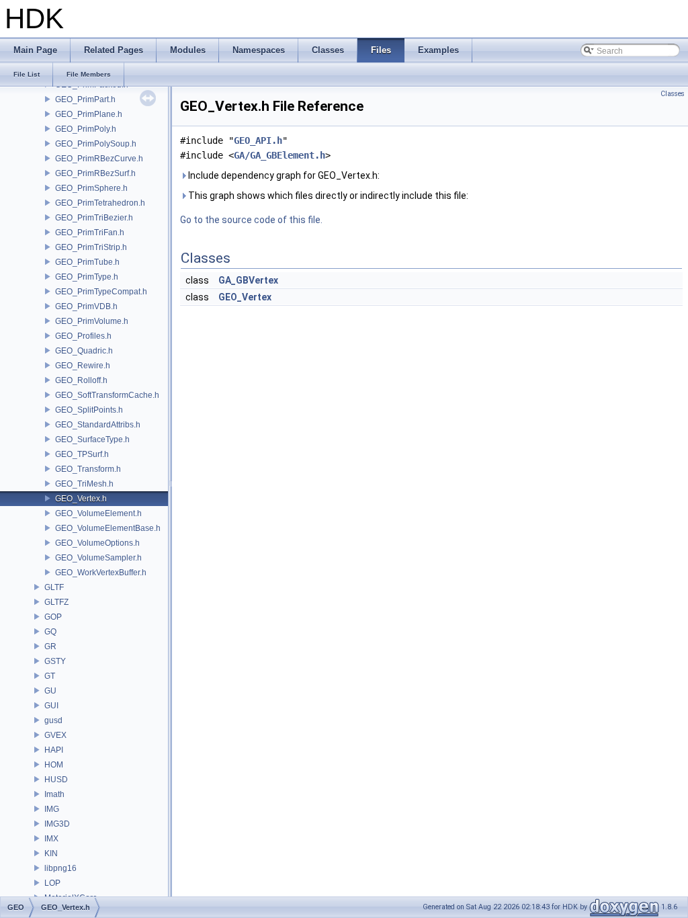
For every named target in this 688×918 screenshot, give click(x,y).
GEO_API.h (258, 140)
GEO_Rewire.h (82, 365)
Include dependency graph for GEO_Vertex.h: (283, 175)
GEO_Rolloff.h (81, 380)
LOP (52, 883)
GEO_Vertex (244, 297)
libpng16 (60, 868)
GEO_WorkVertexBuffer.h (100, 572)
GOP (53, 617)
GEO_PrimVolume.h (91, 321)
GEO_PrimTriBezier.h (94, 217)
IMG (51, 809)
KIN (51, 853)
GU (50, 691)
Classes (672, 93)
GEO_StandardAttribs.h (97, 424)
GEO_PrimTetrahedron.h (100, 203)
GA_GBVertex (248, 280)
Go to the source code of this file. (251, 219)
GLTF (54, 587)
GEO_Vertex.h (81, 498)
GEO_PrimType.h (86, 277)
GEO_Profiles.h (83, 336)
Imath (54, 794)
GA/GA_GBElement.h (279, 155)
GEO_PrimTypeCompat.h (101, 291)
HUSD (56, 779)
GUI (51, 705)
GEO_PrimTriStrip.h (91, 247)
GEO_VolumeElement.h (98, 513)
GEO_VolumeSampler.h (98, 557)
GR (50, 646)
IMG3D (57, 824)
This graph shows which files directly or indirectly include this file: (327, 195)
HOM (53, 764)
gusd (53, 720)
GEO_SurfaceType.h (92, 439)
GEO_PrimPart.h (85, 99)
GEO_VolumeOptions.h (97, 543)
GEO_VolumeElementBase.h (108, 528)
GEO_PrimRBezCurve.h (99, 158)
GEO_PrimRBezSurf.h (95, 173)
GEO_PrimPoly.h (85, 129)
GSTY (55, 661)
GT (49, 676)
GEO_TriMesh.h (84, 484)
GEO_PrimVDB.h (86, 306)
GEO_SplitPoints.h (89, 410)
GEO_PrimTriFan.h (89, 232)
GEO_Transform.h (88, 469)
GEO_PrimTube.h (87, 262)
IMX (51, 838)
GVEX (55, 735)
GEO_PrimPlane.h (88, 114)
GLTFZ (56, 602)
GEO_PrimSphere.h (91, 188)
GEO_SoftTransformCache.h (107, 395)
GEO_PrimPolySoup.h (95, 144)
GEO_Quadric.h (84, 351)
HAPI (53, 750)
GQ (50, 631)
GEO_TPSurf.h (82, 454)
